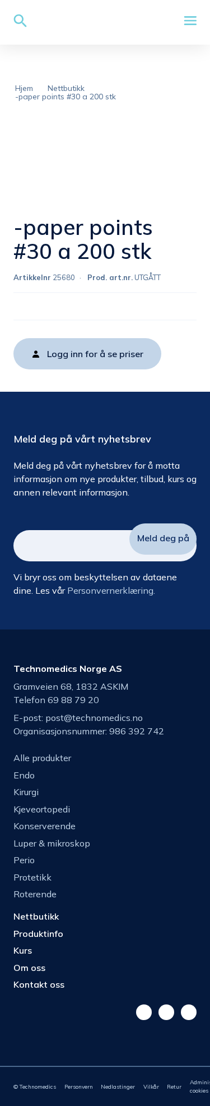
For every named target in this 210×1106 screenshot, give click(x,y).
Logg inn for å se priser (95, 353)
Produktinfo (38, 933)
